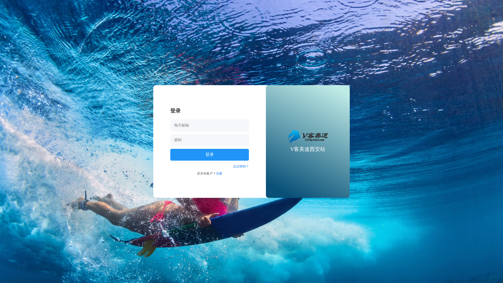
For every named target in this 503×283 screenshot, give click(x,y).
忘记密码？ (241, 166)
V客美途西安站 (307, 149)
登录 (209, 154)
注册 (219, 173)
